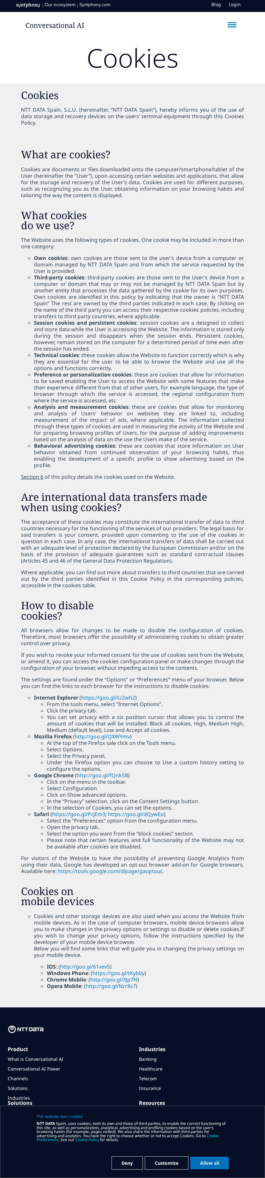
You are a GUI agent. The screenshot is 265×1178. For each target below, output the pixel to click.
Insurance (150, 1088)
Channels (18, 1078)
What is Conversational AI (35, 1059)
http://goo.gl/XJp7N (113, 979)
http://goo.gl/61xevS (85, 966)
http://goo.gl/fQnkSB (102, 775)
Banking (148, 1059)
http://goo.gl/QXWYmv (102, 736)
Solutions (18, 1088)
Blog (216, 4)
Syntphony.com (95, 4)
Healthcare (151, 1069)
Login (235, 4)
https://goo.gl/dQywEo (136, 814)
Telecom (148, 1078)
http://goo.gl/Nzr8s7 (111, 986)
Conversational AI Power (34, 1069)
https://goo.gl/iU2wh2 (108, 697)
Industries (19, 1098)
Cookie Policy (87, 1139)
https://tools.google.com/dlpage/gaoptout (110, 871)
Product (18, 1049)
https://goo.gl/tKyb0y (118, 973)
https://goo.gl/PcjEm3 (78, 814)
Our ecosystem (60, 4)
